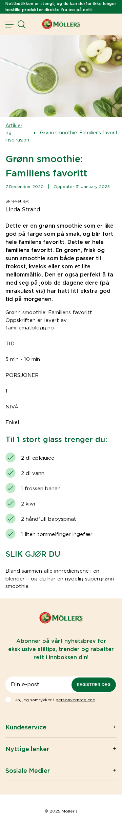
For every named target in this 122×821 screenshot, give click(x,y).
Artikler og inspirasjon (17, 132)
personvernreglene (75, 699)
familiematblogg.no (29, 328)
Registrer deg (93, 684)
